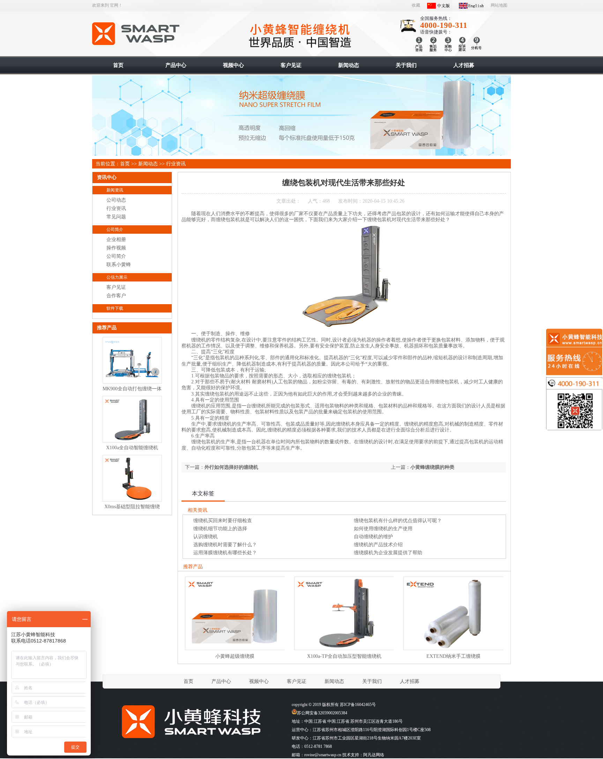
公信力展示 (116, 277)
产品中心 (221, 681)
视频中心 (259, 681)
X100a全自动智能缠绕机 (132, 447)
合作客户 (116, 295)
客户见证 (116, 287)
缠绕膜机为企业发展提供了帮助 (388, 552)
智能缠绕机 (136, 34)
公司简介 (114, 229)
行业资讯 (176, 163)
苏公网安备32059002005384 (322, 713)
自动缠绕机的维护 (373, 536)
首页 (125, 163)
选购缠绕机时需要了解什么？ (225, 544)
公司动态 (116, 200)
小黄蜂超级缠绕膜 (234, 656)
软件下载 (114, 308)
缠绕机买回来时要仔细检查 (222, 520)
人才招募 (409, 681)
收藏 (416, 5)
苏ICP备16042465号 (358, 704)
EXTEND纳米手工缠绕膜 (453, 656)
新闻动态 (148, 163)
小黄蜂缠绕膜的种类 (432, 467)
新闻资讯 (114, 190)
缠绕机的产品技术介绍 (378, 544)
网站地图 (499, 5)
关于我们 (372, 681)
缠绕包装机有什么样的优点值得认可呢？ (398, 520)
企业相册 (116, 239)
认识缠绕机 (205, 536)
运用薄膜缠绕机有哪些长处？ (225, 552)
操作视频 (116, 247)
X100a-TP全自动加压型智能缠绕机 (344, 656)
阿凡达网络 (373, 754)
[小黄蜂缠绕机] (190, 741)
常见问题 (116, 216)
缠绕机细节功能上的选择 (220, 528)
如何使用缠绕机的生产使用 (383, 528)
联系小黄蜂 (118, 264)
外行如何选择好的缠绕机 (231, 467)
